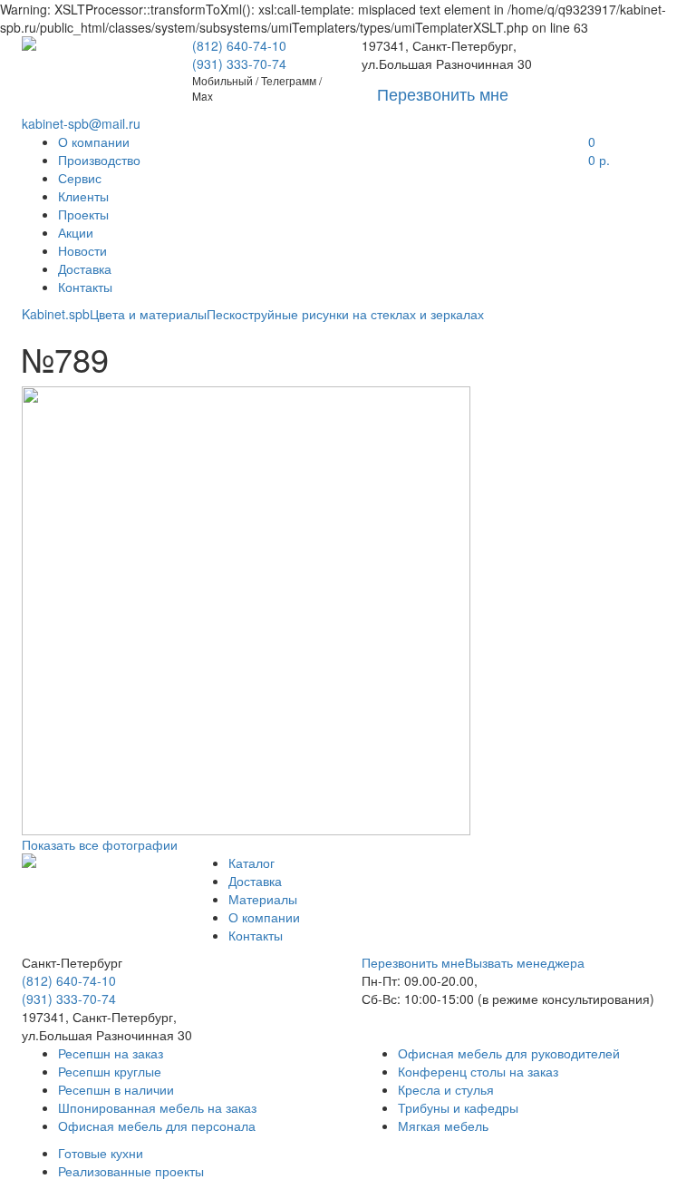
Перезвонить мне (413, 962)
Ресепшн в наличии (116, 1089)
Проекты (83, 214)
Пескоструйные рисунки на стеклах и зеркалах (345, 314)
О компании (94, 141)
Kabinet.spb (56, 314)
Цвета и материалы (148, 314)
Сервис (80, 178)
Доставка (84, 268)
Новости (82, 250)
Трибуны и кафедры (458, 1107)
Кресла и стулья (446, 1089)
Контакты (85, 287)
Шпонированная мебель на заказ (157, 1107)
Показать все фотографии (100, 844)
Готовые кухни (100, 1153)
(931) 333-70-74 (239, 63)
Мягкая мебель (443, 1125)
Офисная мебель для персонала (157, 1125)
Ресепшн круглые (109, 1071)
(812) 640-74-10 (239, 45)
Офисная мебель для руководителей (509, 1053)
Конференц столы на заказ (478, 1071)
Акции (75, 232)
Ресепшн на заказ (110, 1053)
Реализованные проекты (131, 1171)
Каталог (251, 862)
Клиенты (83, 196)
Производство (99, 160)
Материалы (262, 899)
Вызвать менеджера (525, 962)
